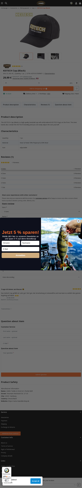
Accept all (35, 481)
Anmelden (20, 255)
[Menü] (10, 468)
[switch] (7, 480)
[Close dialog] (78, 221)
